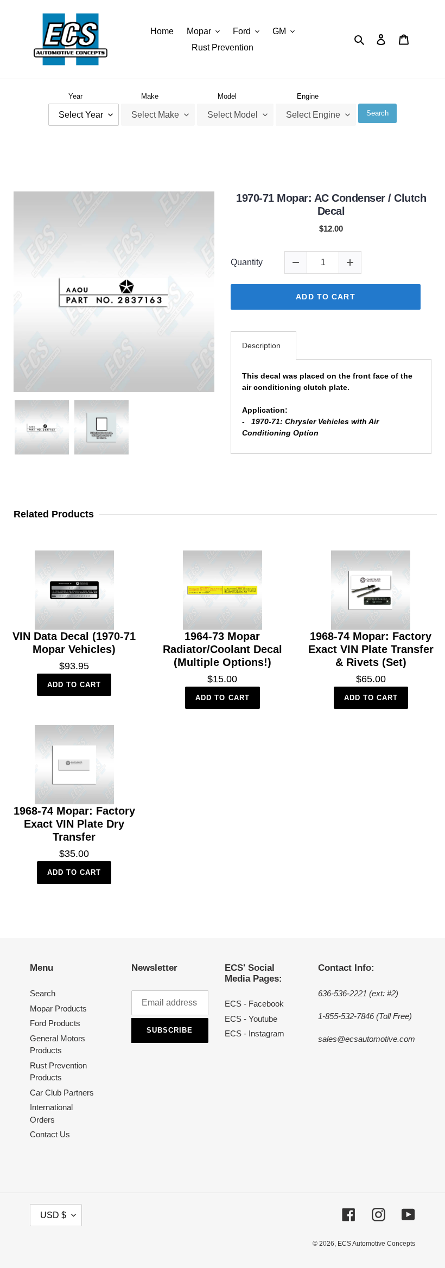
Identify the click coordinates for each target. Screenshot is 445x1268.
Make (149, 96)
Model (227, 96)
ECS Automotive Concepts (376, 1243)
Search (377, 113)
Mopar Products (58, 1008)
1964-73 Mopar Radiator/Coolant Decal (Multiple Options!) (222, 649)
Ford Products (55, 1023)
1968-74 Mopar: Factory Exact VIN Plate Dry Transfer (74, 824)
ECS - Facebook (254, 1003)
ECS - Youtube (251, 1018)
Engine (308, 96)
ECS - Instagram (254, 1033)
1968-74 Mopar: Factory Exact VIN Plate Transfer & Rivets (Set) (371, 649)
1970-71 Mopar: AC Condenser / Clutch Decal (331, 204)
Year (75, 96)
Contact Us (50, 1134)
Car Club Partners (62, 1092)
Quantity (247, 262)
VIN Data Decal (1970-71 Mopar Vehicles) (74, 642)
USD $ (53, 1215)
